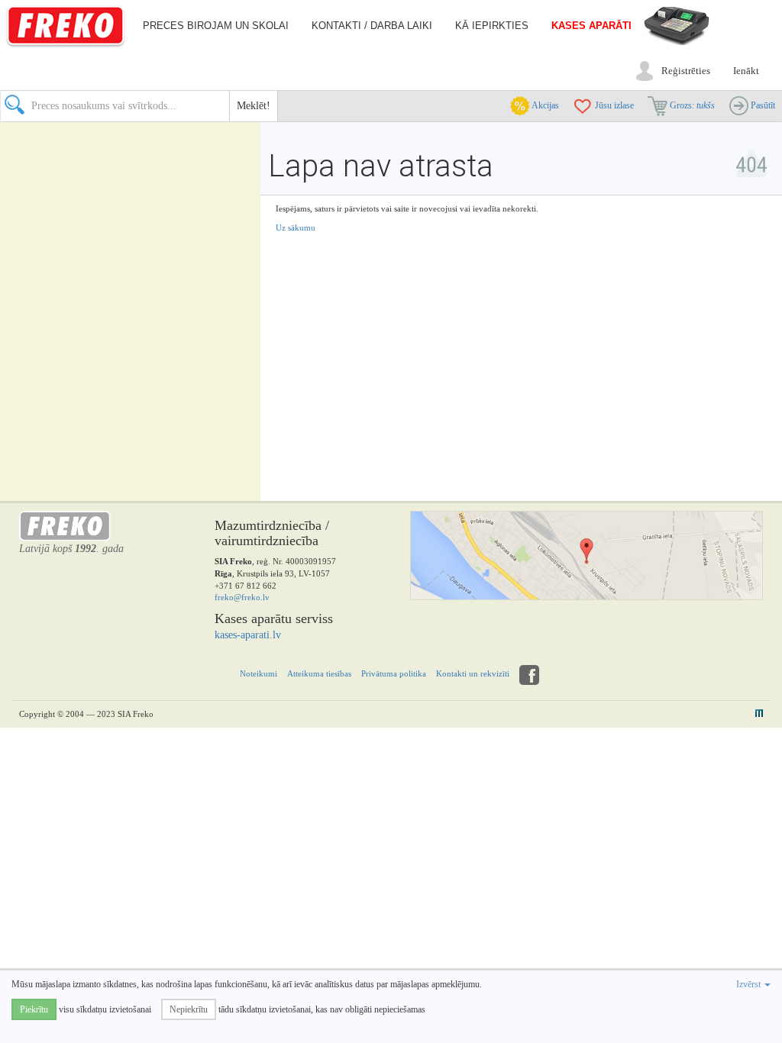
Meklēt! (253, 105)
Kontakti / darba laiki (372, 25)
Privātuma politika (393, 673)
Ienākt (746, 70)
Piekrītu (34, 1009)
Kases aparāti (591, 25)
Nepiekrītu (189, 1009)
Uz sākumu (295, 227)
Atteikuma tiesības (319, 673)
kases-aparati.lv (248, 635)
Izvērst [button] (749, 984)
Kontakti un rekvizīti (472, 673)
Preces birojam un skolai (216, 25)
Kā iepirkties (491, 25)
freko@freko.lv (242, 597)
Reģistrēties (685, 70)
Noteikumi (258, 673)
